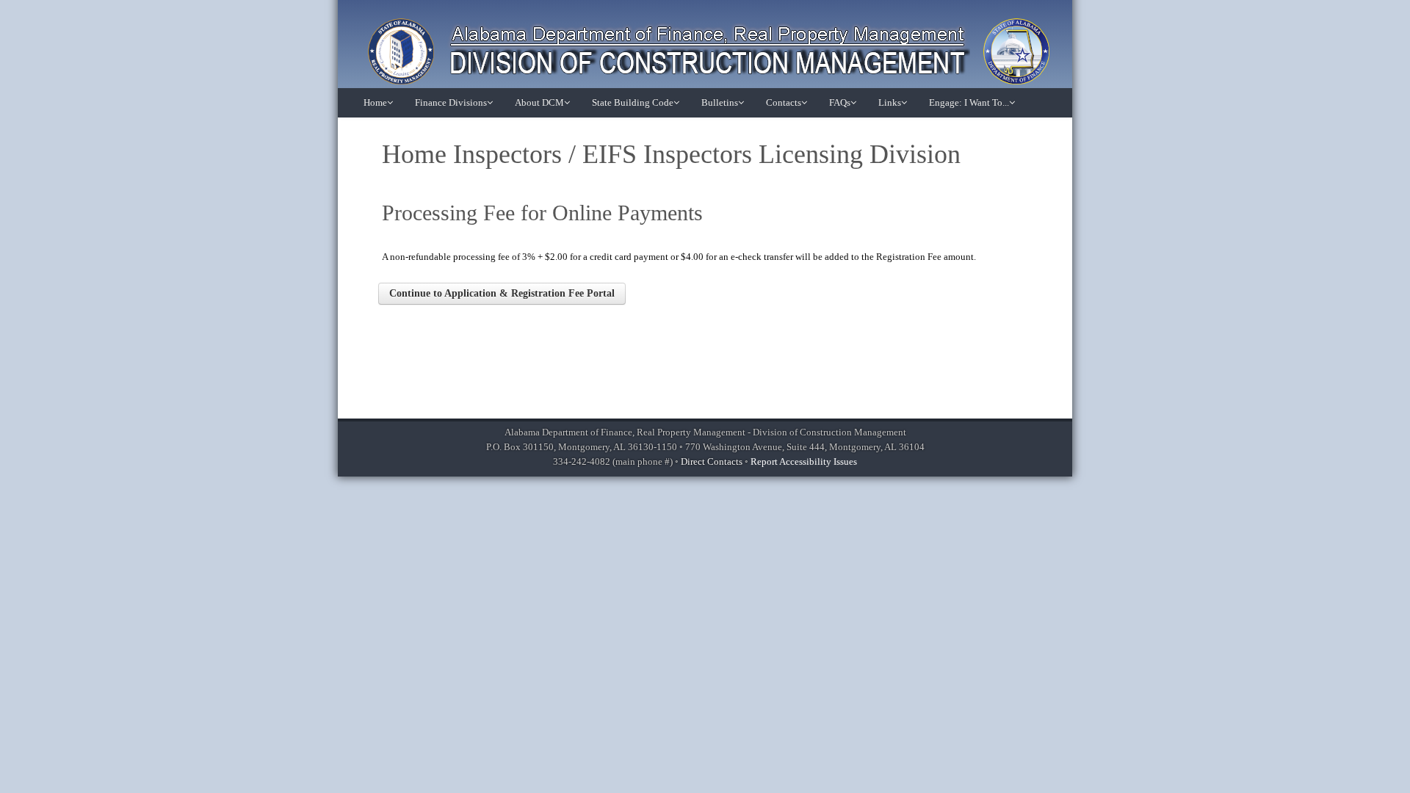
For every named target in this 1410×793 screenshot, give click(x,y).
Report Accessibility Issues (804, 461)
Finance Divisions (451, 102)
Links (889, 102)
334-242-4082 (581, 461)
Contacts (783, 102)
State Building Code (632, 102)
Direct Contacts (711, 461)
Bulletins (719, 102)
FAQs (839, 102)
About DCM (539, 102)
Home (375, 102)
